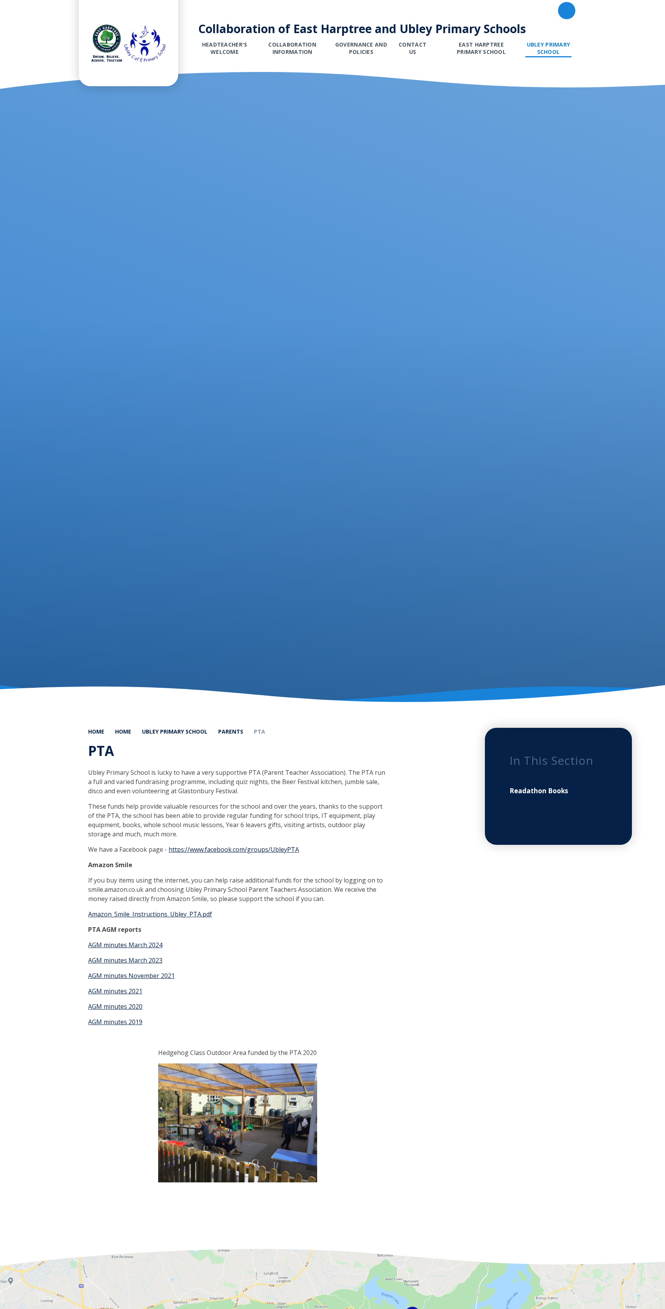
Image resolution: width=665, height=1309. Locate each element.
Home (96, 731)
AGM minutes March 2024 (125, 945)
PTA (259, 731)
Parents (230, 731)
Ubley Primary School (174, 731)
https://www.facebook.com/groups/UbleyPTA (234, 849)
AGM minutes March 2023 (125, 960)
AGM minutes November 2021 (131, 975)
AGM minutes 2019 (115, 1022)
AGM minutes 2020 (115, 1006)
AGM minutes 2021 (115, 991)
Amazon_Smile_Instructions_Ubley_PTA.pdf (150, 914)
